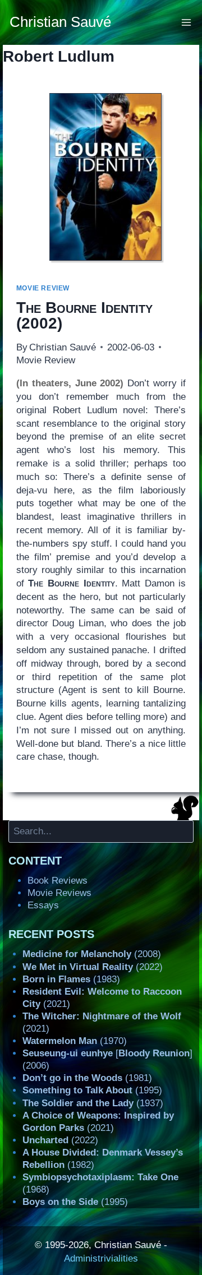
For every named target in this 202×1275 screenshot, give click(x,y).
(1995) (92, 1090)
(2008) (91, 954)
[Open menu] (186, 22)
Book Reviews (57, 880)
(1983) (71, 979)
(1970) (74, 1041)
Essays (43, 905)
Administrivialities (101, 1258)
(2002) (84, 315)
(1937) (92, 1103)
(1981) (87, 1078)
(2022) (92, 967)
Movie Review (43, 288)
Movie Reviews (59, 893)
